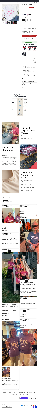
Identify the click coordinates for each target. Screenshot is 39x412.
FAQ (12, 392)
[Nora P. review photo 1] (19, 366)
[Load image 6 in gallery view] (12, 22)
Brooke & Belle (7, 409)
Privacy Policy (13, 394)
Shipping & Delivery (32, 392)
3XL (30, 22)
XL (23, 22)
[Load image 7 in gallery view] (15, 22)
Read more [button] (4, 230)
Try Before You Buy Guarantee (19, 392)
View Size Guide (26, 17)
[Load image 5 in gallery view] (9, 22)
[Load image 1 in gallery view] (6, 22)
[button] (2, 3)
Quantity (23, 24)
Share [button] (24, 89)
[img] (4, 205)
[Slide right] (18, 23)
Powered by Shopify (12, 409)
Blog (27, 392)
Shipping (23, 9)
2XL (26, 22)
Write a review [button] (6, 203)
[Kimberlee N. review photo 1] (19, 302)
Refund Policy (18, 394)
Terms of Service (25, 394)
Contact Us (9, 392)
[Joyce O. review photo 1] (19, 223)
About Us (4, 392)
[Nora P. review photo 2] (3, 368)
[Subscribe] (18, 398)
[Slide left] (3, 23)
